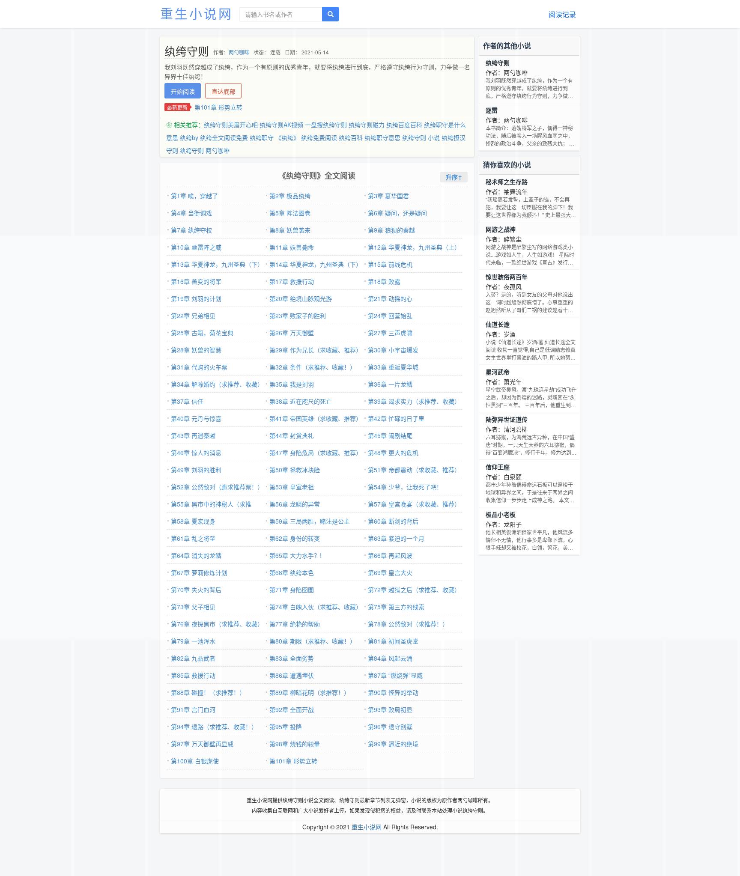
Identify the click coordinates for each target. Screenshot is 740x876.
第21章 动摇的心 (390, 298)
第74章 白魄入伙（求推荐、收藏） (315, 606)
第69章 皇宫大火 (390, 572)
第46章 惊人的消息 (196, 452)
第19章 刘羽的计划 (196, 298)
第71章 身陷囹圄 (291, 589)
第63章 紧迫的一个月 (396, 538)
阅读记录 (562, 14)
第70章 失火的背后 (196, 589)
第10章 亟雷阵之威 (196, 247)
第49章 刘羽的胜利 (196, 469)
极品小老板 (501, 514)
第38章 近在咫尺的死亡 (300, 401)
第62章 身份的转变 (294, 538)
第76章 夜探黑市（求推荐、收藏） (217, 624)
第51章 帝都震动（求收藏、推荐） (414, 469)
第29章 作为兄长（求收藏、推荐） (315, 350)
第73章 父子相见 (193, 606)
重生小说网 (196, 13)
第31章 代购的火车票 (199, 367)
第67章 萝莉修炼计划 (199, 572)
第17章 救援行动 (291, 281)
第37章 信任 (187, 401)
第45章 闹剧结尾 (390, 435)
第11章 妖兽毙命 (291, 247)
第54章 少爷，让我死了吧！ (405, 487)
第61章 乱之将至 (193, 538)
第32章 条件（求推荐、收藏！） (312, 367)
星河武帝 (498, 371)
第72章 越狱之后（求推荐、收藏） (414, 589)
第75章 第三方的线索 (396, 606)
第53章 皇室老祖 (291, 487)
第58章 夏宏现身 (193, 521)
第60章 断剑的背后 (393, 521)
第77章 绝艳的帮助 (294, 624)
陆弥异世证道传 (507, 419)
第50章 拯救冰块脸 (294, 469)
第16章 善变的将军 (196, 281)
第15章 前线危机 (390, 264)
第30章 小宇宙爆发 (393, 350)
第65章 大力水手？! (295, 555)
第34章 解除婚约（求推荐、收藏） (217, 384)
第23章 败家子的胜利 (297, 315)
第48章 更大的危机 (393, 452)
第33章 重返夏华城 (393, 367)
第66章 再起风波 (390, 555)
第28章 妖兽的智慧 (196, 350)
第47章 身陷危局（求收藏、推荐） (315, 452)
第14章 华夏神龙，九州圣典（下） (315, 264)
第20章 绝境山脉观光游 (300, 298)
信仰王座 (498, 466)
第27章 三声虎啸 (390, 332)
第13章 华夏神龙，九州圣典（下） (217, 264)
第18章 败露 (384, 281)
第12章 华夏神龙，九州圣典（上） (414, 247)
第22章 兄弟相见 (193, 315)
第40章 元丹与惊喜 (196, 418)
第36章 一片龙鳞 (390, 384)
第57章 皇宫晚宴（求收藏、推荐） (414, 504)
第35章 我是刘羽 (291, 384)
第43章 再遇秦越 (193, 435)
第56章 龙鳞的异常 (294, 504)
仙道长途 (498, 324)
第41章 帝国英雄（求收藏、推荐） (315, 418)
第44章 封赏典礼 (291, 435)
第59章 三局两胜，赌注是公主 (309, 521)
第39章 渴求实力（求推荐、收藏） (414, 401)
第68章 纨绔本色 (291, 572)
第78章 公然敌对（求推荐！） (408, 624)
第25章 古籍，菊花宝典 (202, 332)
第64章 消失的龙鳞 (196, 555)
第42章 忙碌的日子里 (396, 418)
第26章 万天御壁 (291, 332)
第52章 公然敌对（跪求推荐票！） (217, 487)
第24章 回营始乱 (390, 315)
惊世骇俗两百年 (507, 276)
